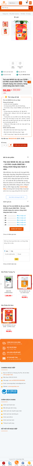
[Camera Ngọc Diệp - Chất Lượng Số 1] (4, 2)
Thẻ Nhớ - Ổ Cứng (25, 13)
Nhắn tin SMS (29, 465)
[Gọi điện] (16, 463)
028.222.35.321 (13, 138)
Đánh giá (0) (7, 202)
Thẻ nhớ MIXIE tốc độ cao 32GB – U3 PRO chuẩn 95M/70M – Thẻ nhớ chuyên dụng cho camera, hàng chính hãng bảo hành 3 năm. (9, 325)
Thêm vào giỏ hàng (20, 145)
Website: (5, 386)
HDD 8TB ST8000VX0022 (8, 291)
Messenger (23, 465)
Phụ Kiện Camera (14, 13)
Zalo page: (6, 380)
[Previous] (1, 287)
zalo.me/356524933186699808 (17, 380)
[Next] (32, 287)
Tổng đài (24, 74)
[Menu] (30, 2)
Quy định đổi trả (22, 71)
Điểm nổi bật (12, 67)
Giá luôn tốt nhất (7, 74)
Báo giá (3, 465)
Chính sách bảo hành (8, 71)
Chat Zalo (10, 465)
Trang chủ (5, 13)
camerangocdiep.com (13, 386)
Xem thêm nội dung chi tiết (16, 197)
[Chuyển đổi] (27, 157)
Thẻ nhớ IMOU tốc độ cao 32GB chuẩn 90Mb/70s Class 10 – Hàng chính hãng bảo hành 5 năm (24, 291)
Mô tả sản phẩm (8, 157)
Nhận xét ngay (16, 229)
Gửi (16, 259)
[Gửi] (20, 3)
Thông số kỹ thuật (20, 67)
